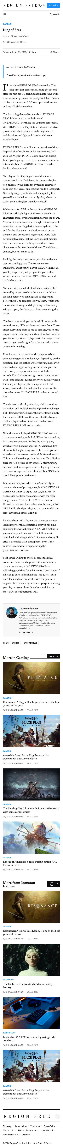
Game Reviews (30, 643)
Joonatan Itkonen (16, 41)
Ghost (40, 1143)
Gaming (7, 23)
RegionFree (15, 1143)
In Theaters (9, 979)
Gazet (48, 1143)
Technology (9, 1032)
